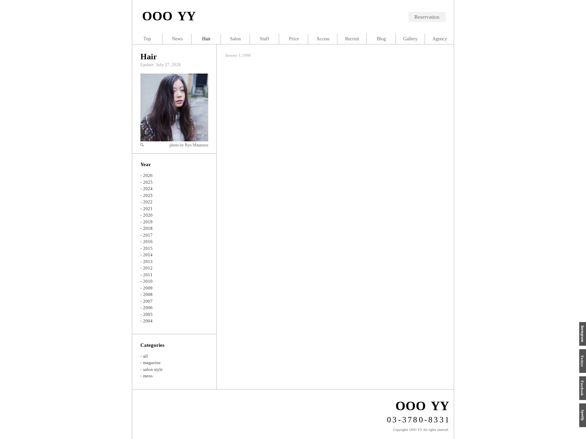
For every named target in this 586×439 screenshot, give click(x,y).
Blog (381, 38)
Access (322, 38)
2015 (148, 248)
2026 (148, 175)
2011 (148, 274)
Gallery (410, 38)
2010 (148, 281)
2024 (148, 188)
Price (294, 38)
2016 (148, 241)
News (177, 38)
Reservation (427, 17)
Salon (235, 38)
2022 (148, 201)
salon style (153, 369)
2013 (148, 261)
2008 (148, 294)
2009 (148, 288)
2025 (148, 182)
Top (147, 38)
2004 (148, 320)
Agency (439, 38)
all (145, 356)
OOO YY (169, 16)
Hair (148, 56)
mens (148, 375)
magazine (152, 362)
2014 (148, 254)
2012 (148, 268)
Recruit (352, 38)
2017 (148, 235)
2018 (148, 228)
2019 (148, 221)
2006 (148, 307)
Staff (264, 38)
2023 (148, 195)
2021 (148, 208)
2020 (148, 215)
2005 (148, 314)
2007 (148, 301)
